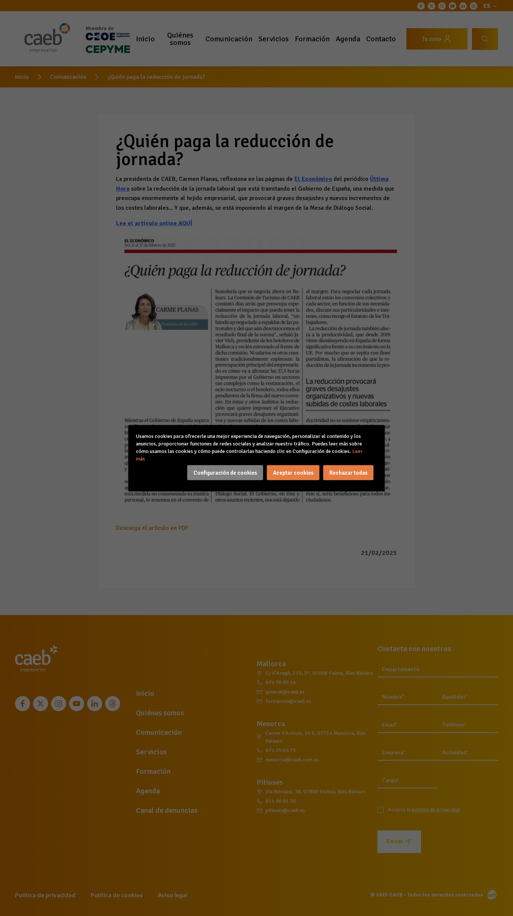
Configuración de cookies (225, 472)
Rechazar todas (348, 472)
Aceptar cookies (293, 472)
